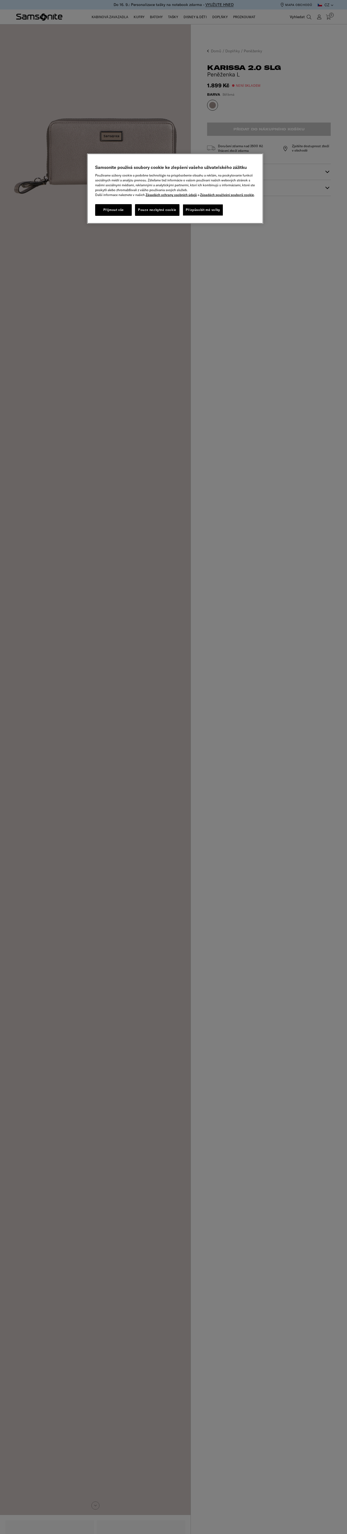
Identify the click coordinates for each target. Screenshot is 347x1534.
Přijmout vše (113, 210)
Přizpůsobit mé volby (203, 210)
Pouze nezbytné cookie (157, 210)
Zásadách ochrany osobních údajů (171, 195)
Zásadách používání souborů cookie (227, 195)
